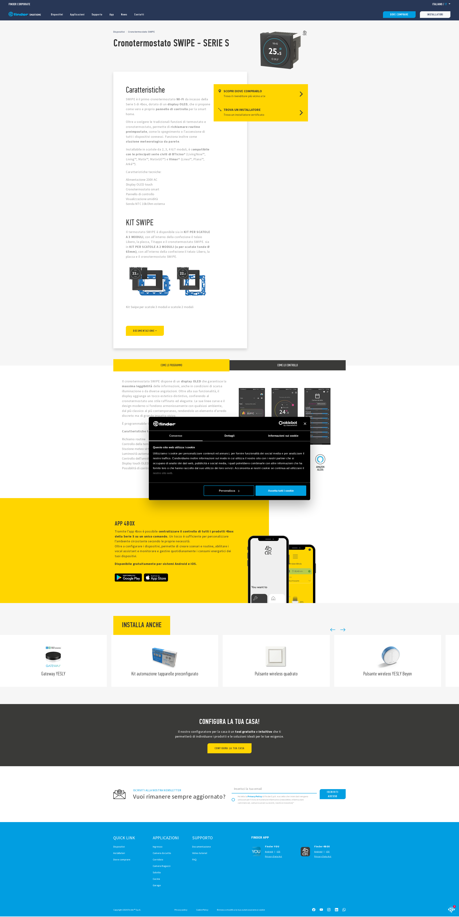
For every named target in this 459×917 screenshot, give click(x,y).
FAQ (194, 859)
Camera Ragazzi (162, 866)
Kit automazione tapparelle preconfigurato (55, 661)
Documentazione (201, 846)
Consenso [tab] (175, 435)
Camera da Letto (162, 853)
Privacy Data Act (273, 856)
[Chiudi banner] (305, 424)
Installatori (435, 14)
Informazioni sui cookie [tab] (283, 435)
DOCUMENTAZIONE (144, 330)
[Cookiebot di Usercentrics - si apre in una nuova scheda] (281, 423)
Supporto (97, 14)
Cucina (156, 878)
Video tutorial (199, 853)
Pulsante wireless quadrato (167, 661)
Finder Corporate (19, 4)
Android (269, 851)
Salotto (157, 872)
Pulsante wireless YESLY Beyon (278, 661)
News (124, 14)
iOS (278, 851)
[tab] (171, 365)
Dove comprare (122, 859)
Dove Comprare (399, 14)
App (112, 14)
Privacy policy (181, 909)
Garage (157, 885)
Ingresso (158, 846)
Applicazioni (77, 14)
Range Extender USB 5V (390, 661)
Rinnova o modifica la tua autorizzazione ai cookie (241, 909)
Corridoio (158, 859)
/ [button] (439, 4)
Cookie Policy (202, 909)
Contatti (139, 14)
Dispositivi (57, 14)
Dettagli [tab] (229, 435)
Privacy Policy (255, 796)
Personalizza (227, 490)
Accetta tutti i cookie (281, 490)
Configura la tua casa (230, 748)
